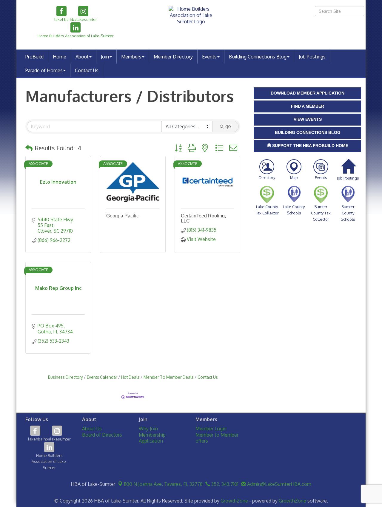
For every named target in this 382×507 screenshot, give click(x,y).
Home (59, 57)
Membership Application (152, 438)
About (82, 57)
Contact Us (86, 70)
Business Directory (65, 377)
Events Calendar (102, 377)
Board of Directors (102, 435)
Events (209, 57)
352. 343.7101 (224, 484)
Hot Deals (130, 377)
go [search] (228, 126)
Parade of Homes (44, 70)
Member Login (211, 429)
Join (105, 57)
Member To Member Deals (169, 377)
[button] (29, 148)
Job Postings (312, 57)
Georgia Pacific (122, 215)
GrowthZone (234, 501)
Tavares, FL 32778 (163, 484)
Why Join (148, 429)
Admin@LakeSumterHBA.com (278, 484)
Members (131, 57)
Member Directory (173, 57)
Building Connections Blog (257, 57)
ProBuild (34, 57)
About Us (92, 429)
